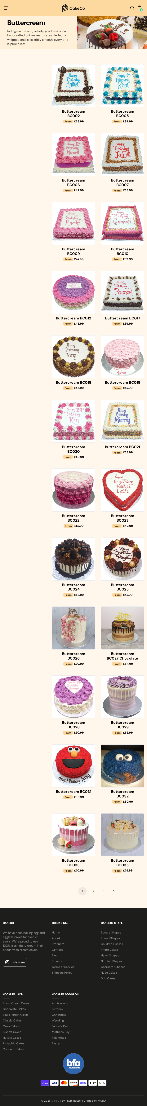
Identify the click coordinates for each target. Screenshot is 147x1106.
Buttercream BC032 (122, 794)
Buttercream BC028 (73, 725)
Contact (57, 950)
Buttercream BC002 (73, 113)
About (56, 938)
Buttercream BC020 (73, 449)
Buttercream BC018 (73, 382)
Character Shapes (113, 967)
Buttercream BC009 (73, 251)
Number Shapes (111, 961)
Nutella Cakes (12, 1038)
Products (58, 944)
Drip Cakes (108, 978)
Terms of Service (63, 967)
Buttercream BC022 (73, 518)
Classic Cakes (12, 1020)
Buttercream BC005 (122, 113)
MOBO (102, 1100)
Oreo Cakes (11, 1026)
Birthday (57, 1009)
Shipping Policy (62, 973)
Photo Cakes (109, 950)
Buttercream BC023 (122, 518)
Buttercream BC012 (73, 318)
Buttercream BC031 (73, 791)
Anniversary (60, 1003)
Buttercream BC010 (122, 251)
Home (56, 932)
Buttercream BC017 (122, 318)
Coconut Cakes (13, 1049)
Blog (54, 955)
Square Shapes (111, 932)
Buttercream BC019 (122, 382)
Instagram (18, 962)
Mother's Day (60, 1032)
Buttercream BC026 (73, 656)
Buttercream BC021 (122, 447)
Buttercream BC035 (122, 862)
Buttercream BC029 (122, 725)
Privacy (57, 961)
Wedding (58, 1020)
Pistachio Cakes (13, 1043)
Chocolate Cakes (14, 1009)
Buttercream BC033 (73, 862)
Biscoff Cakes (12, 1032)
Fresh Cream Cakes (16, 1003)
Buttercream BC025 (122, 587)
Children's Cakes (112, 944)
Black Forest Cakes (16, 1015)
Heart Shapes (110, 955)
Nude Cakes (109, 973)
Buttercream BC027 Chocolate (122, 656)
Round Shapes (110, 938)
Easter (56, 1043)
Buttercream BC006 (73, 182)
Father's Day (60, 1026)
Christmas (59, 1015)
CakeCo (56, 1100)
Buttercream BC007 (122, 182)
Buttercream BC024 (73, 587)
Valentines (59, 1038)
